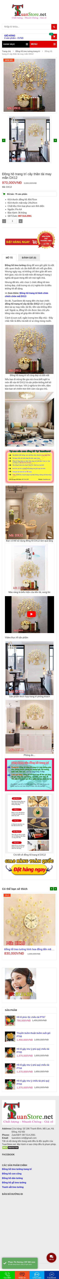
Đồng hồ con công (12, 1173)
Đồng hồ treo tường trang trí (28, 51)
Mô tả (9, 258)
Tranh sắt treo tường (13, 1187)
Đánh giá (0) (29, 258)
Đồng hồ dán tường (12, 1178)
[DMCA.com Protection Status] (10, 1147)
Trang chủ (6, 51)
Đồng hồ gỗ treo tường (14, 1182)
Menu (34, 44)
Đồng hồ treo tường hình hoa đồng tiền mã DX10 (31, 949)
